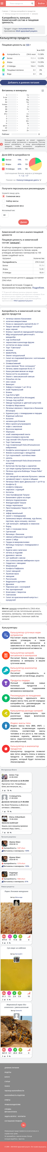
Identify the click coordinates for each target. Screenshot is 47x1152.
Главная (5, 11)
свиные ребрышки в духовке (19, 537)
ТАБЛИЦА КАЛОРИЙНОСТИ (14, 1091)
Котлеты (10, 492)
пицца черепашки (14, 505)
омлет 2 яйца (12, 539)
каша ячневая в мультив (17, 437)
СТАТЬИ (7, 1081)
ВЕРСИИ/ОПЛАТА (11, 1112)
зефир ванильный (14, 513)
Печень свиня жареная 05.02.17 (20, 368)
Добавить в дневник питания (23, 82)
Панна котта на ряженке (17, 374)
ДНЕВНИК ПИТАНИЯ (12, 1068)
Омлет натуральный (15, 355)
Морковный (11, 565)
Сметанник (11, 594)
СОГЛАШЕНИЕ (10, 1121)
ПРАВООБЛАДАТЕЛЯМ (12, 1104)
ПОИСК (7, 1086)
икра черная (11, 329)
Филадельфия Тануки (16, 502)
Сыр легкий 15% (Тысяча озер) (20, 439)
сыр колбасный (13, 339)
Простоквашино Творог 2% (18, 508)
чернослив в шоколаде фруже (20, 342)
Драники (10, 584)
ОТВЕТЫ (7, 1100)
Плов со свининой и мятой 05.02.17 (22, 324)
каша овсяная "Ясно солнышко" (21, 366)
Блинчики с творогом (16, 592)
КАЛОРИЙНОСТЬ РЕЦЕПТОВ (15, 1095)
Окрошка (10, 431)
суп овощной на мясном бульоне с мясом (25, 476)
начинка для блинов (15, 421)
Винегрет (10, 384)
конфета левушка (14, 487)
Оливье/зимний (13, 363)
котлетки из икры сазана (17, 345)
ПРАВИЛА (18, 1121)
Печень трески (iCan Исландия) (20, 397)
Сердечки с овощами (16, 563)
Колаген (9, 418)
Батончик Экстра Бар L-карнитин (21, 466)
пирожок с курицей (15, 489)
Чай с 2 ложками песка (16, 529)
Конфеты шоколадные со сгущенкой (23, 450)
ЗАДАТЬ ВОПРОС (11, 1116)
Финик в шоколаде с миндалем (20, 452)
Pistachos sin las (13, 379)
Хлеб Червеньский (14, 389)
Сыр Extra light (12, 395)
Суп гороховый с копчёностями (20, 455)
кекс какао (11, 381)
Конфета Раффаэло (15, 568)
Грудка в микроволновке (17, 542)
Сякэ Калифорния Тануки (17, 495)
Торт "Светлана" (13, 347)
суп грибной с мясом (15, 558)
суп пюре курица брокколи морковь (23, 468)
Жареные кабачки (14, 416)
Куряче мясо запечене (16, 550)
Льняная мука (12, 573)
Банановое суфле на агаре (18, 497)
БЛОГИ (7, 1077)
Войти (41, 3)
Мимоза (9, 473)
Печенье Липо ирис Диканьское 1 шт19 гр (25, 481)
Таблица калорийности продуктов (22, 11)
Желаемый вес (8, 210)
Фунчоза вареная (14, 429)
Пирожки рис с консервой (18, 587)
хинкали (35, 14)
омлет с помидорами (16, 516)
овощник (10, 576)
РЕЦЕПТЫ (8, 1072)
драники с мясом (14, 555)
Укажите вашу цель (10, 193)
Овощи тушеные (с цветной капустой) (23, 403)
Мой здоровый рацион (26, 31)
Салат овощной (13, 571)
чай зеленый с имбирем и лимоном (22, 523)
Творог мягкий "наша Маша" (19, 326)
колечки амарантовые (16, 321)
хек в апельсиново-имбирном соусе (22, 560)
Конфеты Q (11, 484)
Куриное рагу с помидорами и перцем (24, 413)
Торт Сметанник (13, 442)
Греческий (11, 531)
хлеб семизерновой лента (18, 434)
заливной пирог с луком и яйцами (22, 479)
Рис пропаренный (14, 589)
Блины (9, 392)
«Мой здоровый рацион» (23, 301)
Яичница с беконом (15, 534)
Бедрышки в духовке (15, 581)
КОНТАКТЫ (22, 1116)
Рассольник (11, 579)
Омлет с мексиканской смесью (20, 376)
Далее (23, 222)
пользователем (25, 28)
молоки (9, 350)
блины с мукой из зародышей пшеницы (24, 332)
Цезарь (9, 510)
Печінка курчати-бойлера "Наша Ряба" (24, 471)
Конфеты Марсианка (15, 405)
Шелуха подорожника (16, 500)
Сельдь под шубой (14, 400)
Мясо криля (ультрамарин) (18, 424)
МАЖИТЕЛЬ (11, 353)
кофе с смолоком (14, 426)
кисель (9, 458)
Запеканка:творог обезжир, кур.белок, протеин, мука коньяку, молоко (24, 519)
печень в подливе (14, 552)
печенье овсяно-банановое (18, 318)
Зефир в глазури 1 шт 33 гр (18, 387)
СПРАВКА (8, 1109)
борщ (8, 526)
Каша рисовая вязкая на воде (19, 371)
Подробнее (38, 287)
